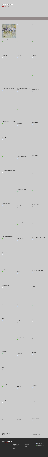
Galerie (14, 18)
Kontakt (34, 18)
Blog (38, 18)
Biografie (20, 18)
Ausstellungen (27, 18)
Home (10, 18)
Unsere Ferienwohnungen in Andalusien (29, 448)
